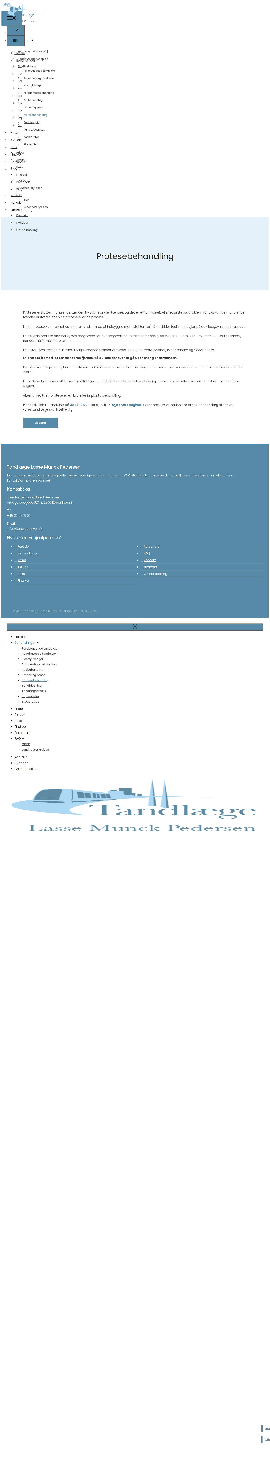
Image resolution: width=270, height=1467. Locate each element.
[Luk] (135, 627)
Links (19, 167)
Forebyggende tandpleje (39, 71)
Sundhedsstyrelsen (36, 207)
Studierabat (31, 144)
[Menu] (16, 30)
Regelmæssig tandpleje (39, 78)
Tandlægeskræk (34, 130)
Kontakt (22, 215)
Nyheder (22, 222)
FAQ (19, 189)
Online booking (27, 230)
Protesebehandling (36, 115)
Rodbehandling (33, 100)
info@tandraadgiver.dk (126, 405)
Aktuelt (21, 160)
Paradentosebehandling (39, 93)
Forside (19, 53)
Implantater (31, 137)
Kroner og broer (33, 107)
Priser (20, 152)
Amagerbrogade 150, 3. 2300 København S (40, 502)
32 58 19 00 (79, 405)
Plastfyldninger (33, 85)
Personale (23, 182)
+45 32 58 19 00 (19, 515)
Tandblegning (32, 122)
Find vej (21, 175)
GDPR (27, 200)
